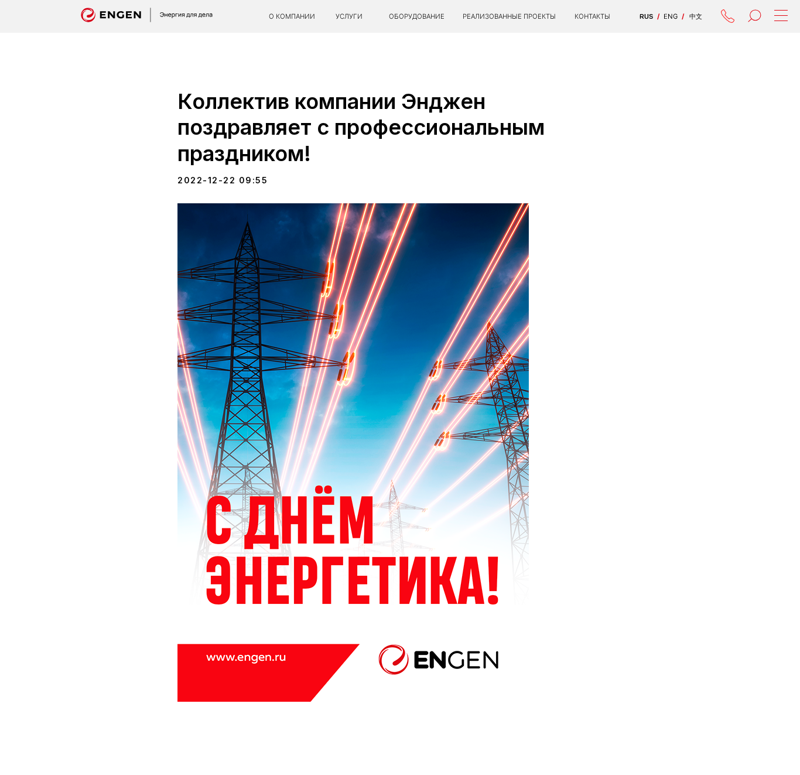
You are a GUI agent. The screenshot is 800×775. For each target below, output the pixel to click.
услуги (349, 16)
